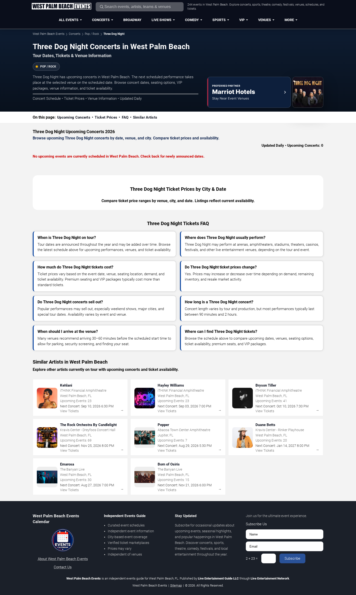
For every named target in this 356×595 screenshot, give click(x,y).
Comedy (192, 20)
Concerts (101, 20)
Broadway (132, 20)
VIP (242, 20)
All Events (68, 20)
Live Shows (161, 20)
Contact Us (63, 567)
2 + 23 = (252, 558)
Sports (219, 20)
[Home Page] (61, 6)
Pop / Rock (92, 34)
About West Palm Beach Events (63, 559)
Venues (264, 20)
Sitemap (176, 585)
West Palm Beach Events (48, 34)
